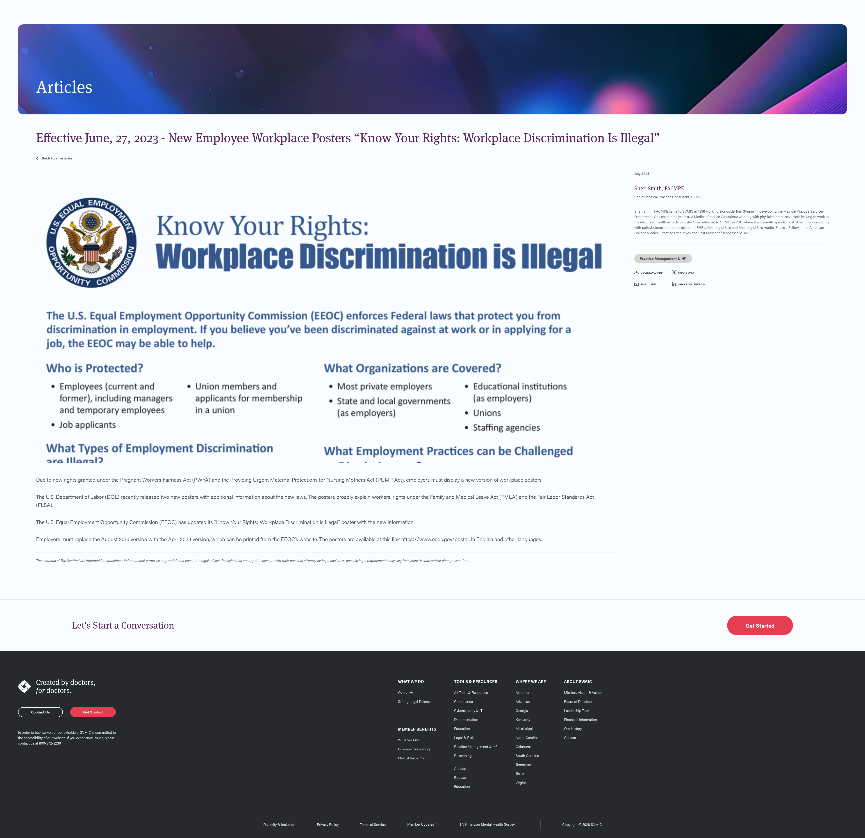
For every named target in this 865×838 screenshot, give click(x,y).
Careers (570, 737)
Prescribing (463, 755)
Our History (573, 728)
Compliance (463, 701)
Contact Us (40, 712)
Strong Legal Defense (414, 701)
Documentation (466, 719)
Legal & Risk (464, 737)
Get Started (760, 625)
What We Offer (409, 740)
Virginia (522, 782)
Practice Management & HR (476, 746)
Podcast (460, 777)
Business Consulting (414, 749)
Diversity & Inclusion (279, 824)
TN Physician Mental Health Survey (487, 824)
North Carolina (527, 737)
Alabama (522, 692)
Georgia (522, 710)
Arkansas (523, 701)
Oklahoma (524, 746)
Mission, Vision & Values (583, 692)
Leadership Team (577, 710)
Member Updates (420, 824)
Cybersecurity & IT (468, 710)
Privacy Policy (328, 824)
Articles (460, 768)
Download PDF (652, 272)
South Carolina (527, 755)
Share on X (686, 272)
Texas (520, 773)
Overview (405, 692)
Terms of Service (373, 824)
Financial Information (580, 719)
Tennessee (524, 764)
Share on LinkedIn (691, 284)
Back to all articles (57, 158)
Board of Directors (578, 701)
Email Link (648, 284)
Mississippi (524, 728)
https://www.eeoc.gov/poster (435, 539)
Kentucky (523, 719)
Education (462, 728)
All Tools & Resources (471, 692)
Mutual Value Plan (412, 758)
